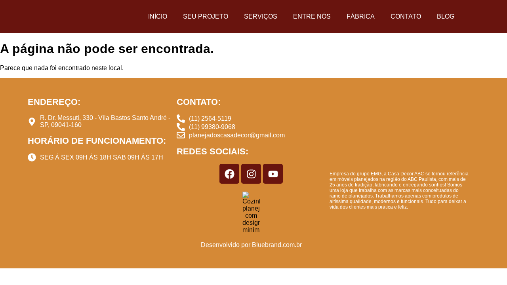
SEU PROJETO (205, 16)
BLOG (445, 16)
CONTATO (406, 16)
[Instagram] (251, 174)
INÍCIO (157, 16)
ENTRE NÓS (312, 16)
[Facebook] (229, 174)
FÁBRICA (361, 16)
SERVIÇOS (260, 16)
